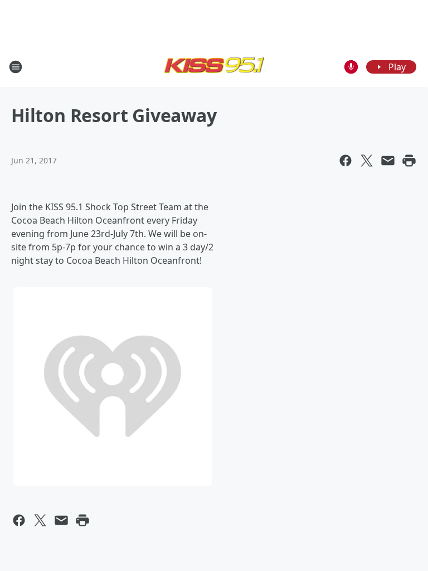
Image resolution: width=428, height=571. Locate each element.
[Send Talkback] (351, 67)
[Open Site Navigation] (15, 67)
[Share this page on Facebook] (345, 160)
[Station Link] (214, 66)
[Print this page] (409, 160)
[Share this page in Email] (388, 160)
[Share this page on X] (366, 160)
